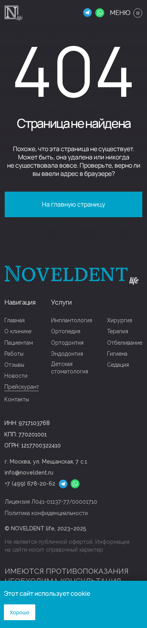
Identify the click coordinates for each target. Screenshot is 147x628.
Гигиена (117, 354)
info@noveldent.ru (29, 472)
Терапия (117, 331)
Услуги (61, 302)
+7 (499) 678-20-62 (30, 483)
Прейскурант (21, 387)
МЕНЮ (120, 13)
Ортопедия (65, 331)
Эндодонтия (67, 354)
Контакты (16, 399)
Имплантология (71, 320)
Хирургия (119, 320)
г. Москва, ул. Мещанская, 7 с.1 (46, 461)
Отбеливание (124, 343)
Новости (15, 376)
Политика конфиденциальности (46, 513)
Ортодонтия (67, 343)
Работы (14, 354)
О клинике (17, 331)
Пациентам (18, 343)
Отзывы (14, 365)
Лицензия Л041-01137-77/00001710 (51, 502)
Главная (14, 320)
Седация (118, 365)
